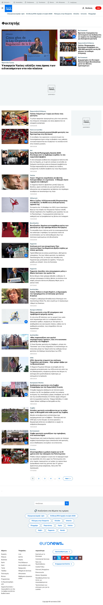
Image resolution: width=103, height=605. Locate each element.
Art (31, 150)
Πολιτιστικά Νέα (36, 129)
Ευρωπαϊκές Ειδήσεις (86, 43)
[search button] (68, 2)
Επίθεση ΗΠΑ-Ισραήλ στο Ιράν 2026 (39, 14)
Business (4, 559)
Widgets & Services (24, 571)
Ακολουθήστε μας (24, 565)
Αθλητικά (33, 198)
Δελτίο (20, 557)
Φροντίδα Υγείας (8, 62)
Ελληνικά (6, 2)
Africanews (22, 573)
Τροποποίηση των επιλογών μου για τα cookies (42, 587)
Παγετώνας (48, 525)
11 (59, 478)
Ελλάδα (76, 14)
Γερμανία (33, 243)
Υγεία (60, 525)
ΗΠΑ (31, 357)
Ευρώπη (3, 554)
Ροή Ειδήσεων (23, 562)
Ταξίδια (3, 571)
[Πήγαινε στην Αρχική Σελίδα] (8, 8)
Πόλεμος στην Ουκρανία (63, 14)
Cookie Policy (40, 567)
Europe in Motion (36, 310)
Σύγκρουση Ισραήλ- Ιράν (16, 14)
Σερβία (32, 408)
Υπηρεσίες (22, 550)
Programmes (5, 579)
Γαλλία (32, 175)
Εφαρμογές (22, 568)
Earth (3, 562)
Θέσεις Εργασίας (41, 575)
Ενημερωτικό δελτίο (62, 564)
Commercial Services (42, 559)
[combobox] (79, 2)
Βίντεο (3, 576)
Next (66, 478)
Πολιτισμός (5, 573)
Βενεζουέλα (34, 223)
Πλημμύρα (92, 14)
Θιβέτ (40, 530)
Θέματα (3, 550)
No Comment (82, 30)
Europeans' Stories (36, 382)
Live (98, 8)
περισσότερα (40, 550)
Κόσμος (3, 557)
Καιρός (20, 559)
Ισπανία (84, 14)
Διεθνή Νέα (34, 289)
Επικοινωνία (40, 572)
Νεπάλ (62, 530)
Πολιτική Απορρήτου (42, 569)
